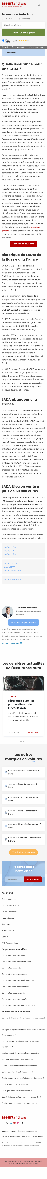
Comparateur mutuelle (11, 968)
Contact (5, 937)
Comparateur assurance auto (14, 955)
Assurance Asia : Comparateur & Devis (23, 799)
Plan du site (38, 1136)
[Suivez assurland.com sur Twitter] (7, 1123)
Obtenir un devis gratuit (23, 32)
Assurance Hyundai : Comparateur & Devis (24, 826)
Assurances (6, 924)
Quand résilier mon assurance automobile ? (20, 1065)
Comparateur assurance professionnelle (18, 1005)
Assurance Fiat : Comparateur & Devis (22, 786)
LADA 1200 (9, 563)
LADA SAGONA (11, 570)
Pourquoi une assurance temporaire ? (17, 1059)
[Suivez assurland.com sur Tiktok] (22, 1123)
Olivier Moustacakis (26, 607)
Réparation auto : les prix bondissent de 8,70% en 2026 (21, 704)
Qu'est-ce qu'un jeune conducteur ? (16, 1084)
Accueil (5, 47)
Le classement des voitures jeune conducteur (21, 1053)
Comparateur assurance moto (14, 974)
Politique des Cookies (11, 1136)
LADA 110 (9, 547)
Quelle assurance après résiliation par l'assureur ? (23, 1078)
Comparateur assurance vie (13, 993)
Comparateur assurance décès (14, 999)
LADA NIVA (9, 567)
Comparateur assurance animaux (15, 986)
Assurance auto (18, 47)
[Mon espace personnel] (39, 5)
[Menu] (44, 5)
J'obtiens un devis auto (23, 243)
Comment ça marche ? (11, 905)
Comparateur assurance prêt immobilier (18, 980)
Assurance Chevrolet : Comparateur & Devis (24, 839)
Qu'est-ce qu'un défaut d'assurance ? (17, 1072)
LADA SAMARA (11, 579)
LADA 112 (9, 554)
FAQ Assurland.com (10, 943)
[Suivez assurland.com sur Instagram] (18, 1123)
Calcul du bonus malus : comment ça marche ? (21, 1097)
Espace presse (8, 930)
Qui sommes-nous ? (10, 899)
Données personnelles (27, 1131)
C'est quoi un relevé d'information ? (17, 1090)
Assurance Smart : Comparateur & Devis (23, 772)
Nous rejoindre (8, 918)
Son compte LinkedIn (11, 643)
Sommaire (11, 52)
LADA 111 (9, 550)
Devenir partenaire (9, 911)
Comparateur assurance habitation (16, 961)
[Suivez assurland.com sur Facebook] (3, 1123)
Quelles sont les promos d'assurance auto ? (20, 1103)
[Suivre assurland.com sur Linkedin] (10, 1123)
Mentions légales (9, 1131)
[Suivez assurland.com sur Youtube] (14, 1123)
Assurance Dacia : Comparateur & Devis (23, 812)
